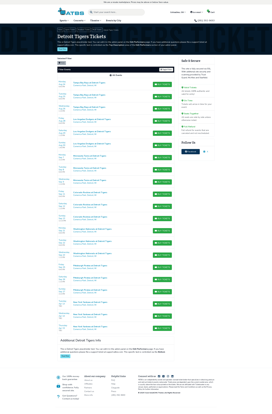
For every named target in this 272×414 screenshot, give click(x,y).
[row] (115, 84)
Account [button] (196, 12)
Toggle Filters (167, 69)
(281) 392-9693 (206, 20)
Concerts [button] (79, 20)
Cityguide (115, 387)
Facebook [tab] (191, 151)
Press (113, 391)
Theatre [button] (94, 20)
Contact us (89, 391)
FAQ (113, 380)
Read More (62, 49)
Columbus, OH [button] (177, 12)
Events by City (113, 20)
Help (113, 384)
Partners (88, 387)
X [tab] (207, 151)
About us (88, 380)
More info (88, 395)
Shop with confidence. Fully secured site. (70, 387)
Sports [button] (63, 20)
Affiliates (88, 384)
